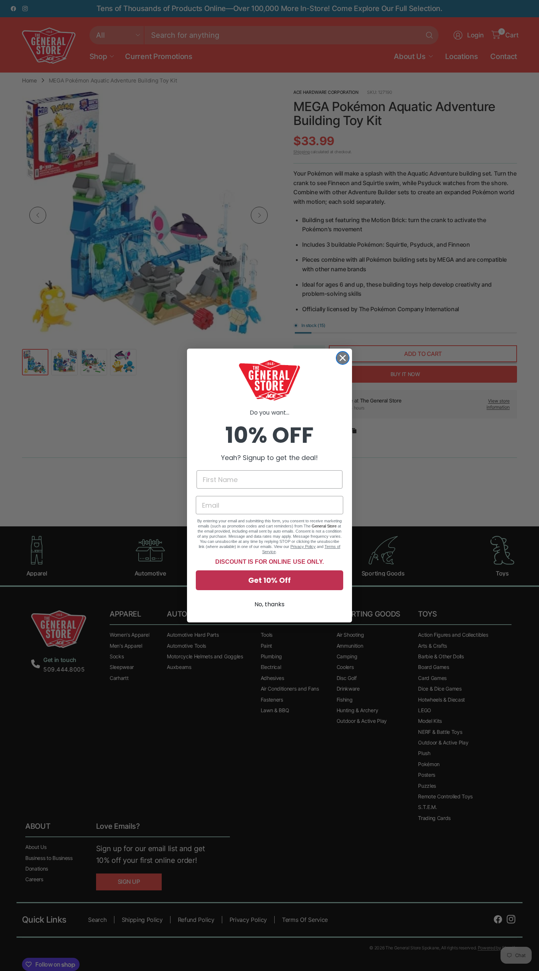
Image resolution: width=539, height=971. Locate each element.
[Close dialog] (342, 358)
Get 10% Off (269, 580)
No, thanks (269, 604)
